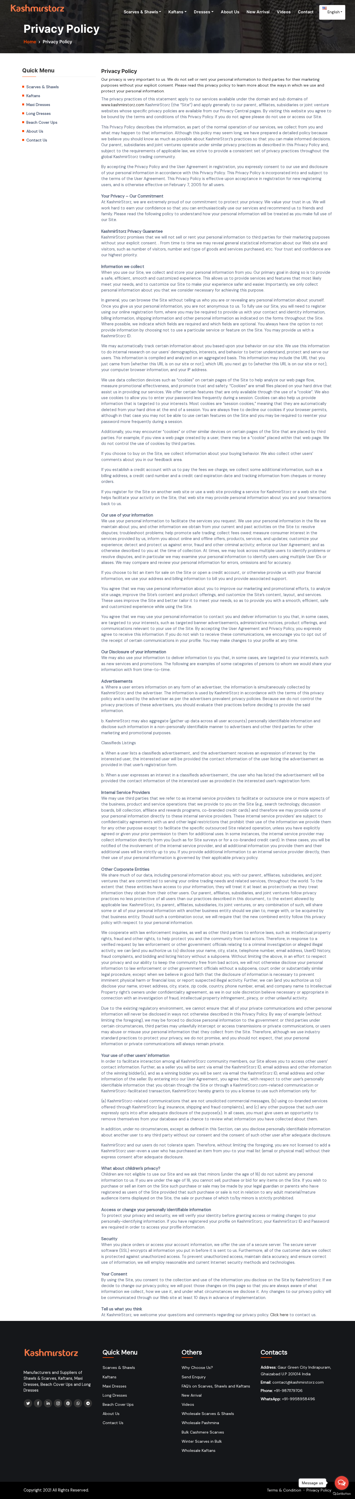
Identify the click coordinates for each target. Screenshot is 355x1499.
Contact (306, 11)
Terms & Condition (284, 1490)
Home (30, 41)
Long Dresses (38, 113)
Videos (284, 11)
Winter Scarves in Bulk (202, 1441)
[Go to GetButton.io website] (342, 1493)
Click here (279, 1314)
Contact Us (36, 140)
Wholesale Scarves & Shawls (208, 1413)
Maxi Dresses (38, 104)
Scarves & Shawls (141, 11)
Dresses (202, 11)
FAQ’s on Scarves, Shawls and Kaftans (216, 1386)
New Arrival (258, 11)
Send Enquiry (194, 1376)
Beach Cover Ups (41, 122)
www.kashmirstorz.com (122, 104)
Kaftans (175, 11)
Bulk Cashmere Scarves (203, 1432)
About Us (230, 11)
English (333, 11)
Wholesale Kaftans (198, 1450)
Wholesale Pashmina (200, 1422)
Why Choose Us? (197, 1367)
